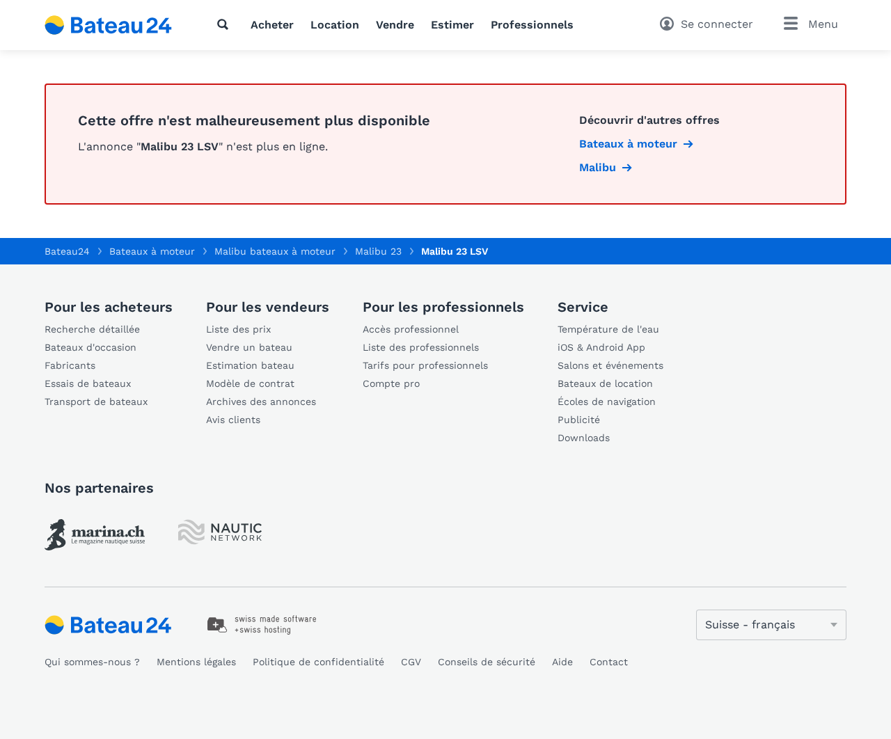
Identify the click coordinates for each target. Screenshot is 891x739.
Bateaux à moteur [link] (628, 143)
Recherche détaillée (92, 329)
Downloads (584, 437)
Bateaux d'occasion (90, 347)
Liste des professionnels (421, 347)
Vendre (395, 24)
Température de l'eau (608, 329)
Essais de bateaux (88, 383)
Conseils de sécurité (486, 661)
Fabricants (70, 365)
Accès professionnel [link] (411, 329)
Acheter (272, 24)
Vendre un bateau (249, 347)
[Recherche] (225, 24)
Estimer (452, 24)
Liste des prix (238, 329)
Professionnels (532, 24)
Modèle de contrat (250, 383)
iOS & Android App (601, 347)
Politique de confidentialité (318, 661)
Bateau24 (67, 251)
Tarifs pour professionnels (425, 365)
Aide (562, 661)
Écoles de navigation (607, 401)
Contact (609, 661)
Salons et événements (610, 365)
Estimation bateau (250, 365)
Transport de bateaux (96, 401)
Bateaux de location (605, 383)
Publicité (579, 419)
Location (334, 24)
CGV (411, 661)
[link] (95, 534)
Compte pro (391, 383)
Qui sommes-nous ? (92, 661)
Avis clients (233, 419)
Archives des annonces (261, 401)
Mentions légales (196, 661)
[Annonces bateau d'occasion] (109, 25)
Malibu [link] (597, 167)
